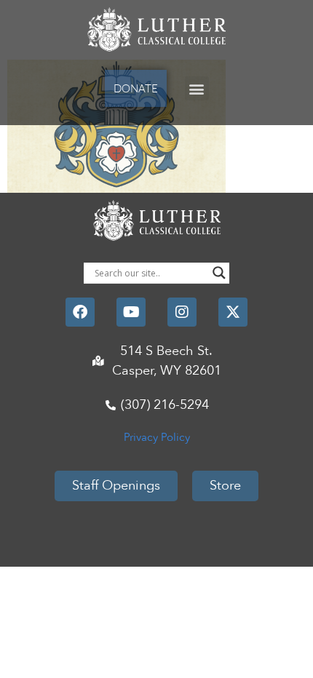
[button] (197, 88)
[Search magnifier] (219, 273)
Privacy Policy (157, 437)
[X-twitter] (232, 312)
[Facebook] (80, 312)
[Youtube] (131, 312)
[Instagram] (182, 312)
